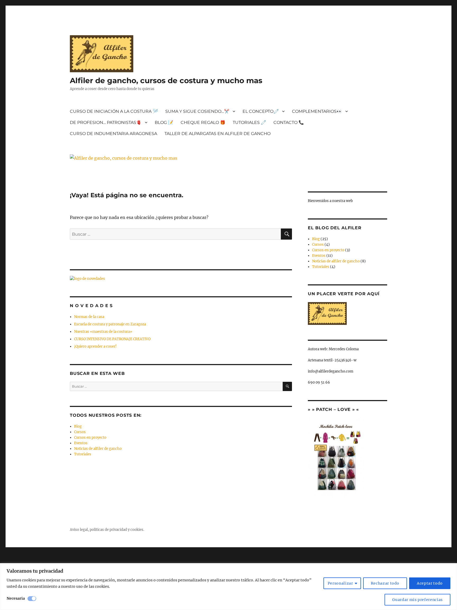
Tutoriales (82, 454)
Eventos (81, 443)
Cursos (80, 432)
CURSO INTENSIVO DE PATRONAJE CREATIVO (112, 339)
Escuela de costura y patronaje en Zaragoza (110, 324)
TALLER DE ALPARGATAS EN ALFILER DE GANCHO (217, 133)
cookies (136, 529)
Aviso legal (79, 529)
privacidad (118, 529)
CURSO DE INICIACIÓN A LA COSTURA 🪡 (114, 111)
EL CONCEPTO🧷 (261, 111)
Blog (78, 426)
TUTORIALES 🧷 (249, 122)
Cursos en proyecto (90, 437)
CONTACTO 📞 (288, 122)
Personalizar (340, 583)
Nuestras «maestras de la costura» (103, 331)
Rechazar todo (385, 583)
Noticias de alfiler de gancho (98, 448)
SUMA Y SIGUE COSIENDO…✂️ (197, 111)
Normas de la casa (89, 317)
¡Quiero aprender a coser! (95, 346)
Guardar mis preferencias (417, 599)
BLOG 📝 (164, 122)
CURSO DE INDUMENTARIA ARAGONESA (113, 133)
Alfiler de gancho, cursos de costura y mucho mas (166, 80)
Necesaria (16, 598)
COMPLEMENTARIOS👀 (317, 111)
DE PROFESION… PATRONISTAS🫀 (105, 122)
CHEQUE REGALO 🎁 (203, 122)
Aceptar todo (430, 583)
